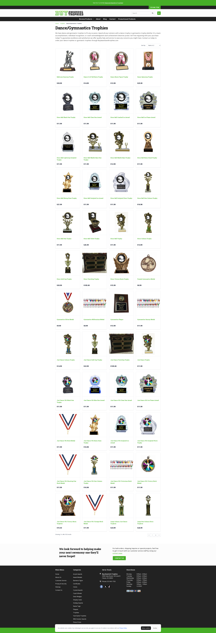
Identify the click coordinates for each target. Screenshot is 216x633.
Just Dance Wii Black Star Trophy (65, 401)
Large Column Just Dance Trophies (118, 522)
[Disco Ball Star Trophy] (67, 222)
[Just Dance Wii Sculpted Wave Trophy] (148, 424)
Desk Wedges (77, 596)
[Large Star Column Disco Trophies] (148, 505)
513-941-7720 (154, 7)
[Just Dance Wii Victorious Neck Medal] (121, 465)
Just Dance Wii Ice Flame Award (148, 400)
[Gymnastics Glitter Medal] (67, 303)
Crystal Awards (78, 590)
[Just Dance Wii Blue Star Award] (94, 384)
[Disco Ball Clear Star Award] (94, 101)
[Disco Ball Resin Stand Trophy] (148, 141)
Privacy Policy (123, 628)
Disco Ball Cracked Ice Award (120, 117)
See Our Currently (108, 3)
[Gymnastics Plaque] (121, 303)
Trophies (62, 23)
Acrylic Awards (77, 574)
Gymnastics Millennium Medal (94, 319)
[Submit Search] (153, 13)
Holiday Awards (78, 603)
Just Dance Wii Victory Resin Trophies (66, 522)
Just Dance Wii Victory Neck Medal (147, 482)
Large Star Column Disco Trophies (145, 522)
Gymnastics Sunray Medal (146, 319)
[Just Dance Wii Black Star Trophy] (67, 384)
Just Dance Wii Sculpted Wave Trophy (147, 442)
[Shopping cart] (159, 13)
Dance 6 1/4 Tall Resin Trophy (93, 77)
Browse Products (85, 19)
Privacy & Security (60, 584)
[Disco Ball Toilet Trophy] (94, 222)
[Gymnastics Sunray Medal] (148, 303)
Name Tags (76, 606)
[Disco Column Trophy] (148, 222)
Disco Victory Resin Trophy (119, 279)
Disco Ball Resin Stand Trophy (147, 158)
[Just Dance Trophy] (148, 343)
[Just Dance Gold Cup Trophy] (94, 343)
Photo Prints (77, 622)
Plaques (75, 609)
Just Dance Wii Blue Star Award (94, 400)
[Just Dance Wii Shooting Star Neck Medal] (67, 465)
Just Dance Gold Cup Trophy (93, 360)
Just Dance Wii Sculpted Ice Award (119, 442)
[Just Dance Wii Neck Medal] (67, 424)
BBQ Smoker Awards (79, 619)
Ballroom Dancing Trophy (65, 77)
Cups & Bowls (77, 593)
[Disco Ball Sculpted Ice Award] (94, 182)
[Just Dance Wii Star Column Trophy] (94, 465)
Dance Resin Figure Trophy (119, 77)
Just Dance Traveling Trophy (120, 360)
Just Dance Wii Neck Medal (66, 441)
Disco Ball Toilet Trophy (91, 238)
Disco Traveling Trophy (91, 279)
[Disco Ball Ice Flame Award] (148, 101)
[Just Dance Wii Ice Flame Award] (148, 384)
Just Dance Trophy (143, 360)
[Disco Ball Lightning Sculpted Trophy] (67, 141)
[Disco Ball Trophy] (121, 222)
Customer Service (60, 580)
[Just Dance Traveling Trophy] (121, 343)
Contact (112, 19)
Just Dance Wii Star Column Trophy (93, 482)
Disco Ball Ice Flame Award (146, 117)
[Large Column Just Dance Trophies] (121, 505)
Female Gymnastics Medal (146, 279)
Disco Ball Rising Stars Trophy (67, 198)
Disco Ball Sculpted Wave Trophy (121, 198)
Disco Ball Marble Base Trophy (120, 158)
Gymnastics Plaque (116, 319)
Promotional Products (126, 19)
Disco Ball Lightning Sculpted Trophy (66, 159)
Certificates (76, 584)
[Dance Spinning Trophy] (148, 61)
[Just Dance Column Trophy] (67, 343)
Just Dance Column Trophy (66, 360)
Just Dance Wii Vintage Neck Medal (93, 522)
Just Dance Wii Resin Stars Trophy (92, 442)
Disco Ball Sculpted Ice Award (93, 198)
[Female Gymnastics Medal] (148, 263)
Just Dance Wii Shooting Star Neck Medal (66, 482)
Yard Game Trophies (79, 616)
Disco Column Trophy (144, 238)
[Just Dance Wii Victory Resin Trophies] (67, 505)
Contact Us (119, 558)
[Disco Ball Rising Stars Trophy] (67, 182)
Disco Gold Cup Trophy (64, 279)
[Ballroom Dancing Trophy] (67, 61)
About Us (58, 577)
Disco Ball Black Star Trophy (66, 117)
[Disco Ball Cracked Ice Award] (121, 101)
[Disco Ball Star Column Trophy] (148, 182)
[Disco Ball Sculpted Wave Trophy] (121, 182)
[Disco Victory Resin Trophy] (121, 263)
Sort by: (143, 45)
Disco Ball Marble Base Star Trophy (92, 159)
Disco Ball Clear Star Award (93, 117)
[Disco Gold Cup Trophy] (67, 263)
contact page (117, 553)
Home (57, 23)
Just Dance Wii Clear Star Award (121, 400)
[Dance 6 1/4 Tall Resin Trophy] (94, 61)
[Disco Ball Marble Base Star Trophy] (94, 141)
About (98, 19)
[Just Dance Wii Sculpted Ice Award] (121, 424)
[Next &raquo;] (159, 535)
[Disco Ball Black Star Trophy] (67, 101)
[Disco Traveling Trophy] (94, 263)
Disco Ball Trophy (116, 238)
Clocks (75, 587)
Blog (105, 19)
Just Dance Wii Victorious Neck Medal (121, 482)
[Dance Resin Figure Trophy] (121, 61)
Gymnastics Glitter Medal (65, 319)
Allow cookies (146, 628)
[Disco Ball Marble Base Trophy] (121, 141)
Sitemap (57, 587)
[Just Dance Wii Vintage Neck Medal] (94, 505)
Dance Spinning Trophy (145, 77)
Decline (155, 628)
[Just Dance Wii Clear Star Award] (121, 384)
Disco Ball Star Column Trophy (147, 198)
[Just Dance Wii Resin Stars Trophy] (94, 424)
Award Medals (77, 577)
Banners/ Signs (78, 580)
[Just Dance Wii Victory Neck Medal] (148, 465)
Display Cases (77, 600)
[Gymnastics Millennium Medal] (94, 303)
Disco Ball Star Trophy (64, 238)
